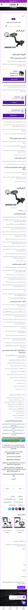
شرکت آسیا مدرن (13, 474)
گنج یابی (13, 479)
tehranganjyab (18, 26)
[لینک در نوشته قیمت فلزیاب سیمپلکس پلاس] (7, 522)
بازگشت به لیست (13, 488)
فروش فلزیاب (20, 505)
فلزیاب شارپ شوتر (21, 61)
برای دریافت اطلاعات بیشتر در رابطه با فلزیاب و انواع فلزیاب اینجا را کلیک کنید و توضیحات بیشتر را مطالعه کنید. (13, 447)
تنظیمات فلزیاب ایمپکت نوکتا (20, 530)
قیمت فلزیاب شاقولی (7, 502)
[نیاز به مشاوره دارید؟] (13, 113)
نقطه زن (13, 19)
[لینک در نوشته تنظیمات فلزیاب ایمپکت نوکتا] (20, 522)
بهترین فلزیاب (20, 496)
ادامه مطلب (20, 532)
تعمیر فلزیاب (16, 464)
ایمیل (23, 570)
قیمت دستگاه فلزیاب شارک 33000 (9, 499)
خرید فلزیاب (21, 499)
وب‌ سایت (23, 576)
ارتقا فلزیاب (10, 468)
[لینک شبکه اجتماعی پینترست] (13, 1)
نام (24, 565)
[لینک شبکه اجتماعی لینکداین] (12, 1)
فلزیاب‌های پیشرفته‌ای (18, 138)
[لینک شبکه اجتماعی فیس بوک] (17, 1)
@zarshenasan (11, 453)
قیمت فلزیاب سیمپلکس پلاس (7, 530)
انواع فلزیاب (12, 496)
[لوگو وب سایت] (13, 4)
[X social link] (15, 1)
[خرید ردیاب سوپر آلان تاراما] (13, 75)
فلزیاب (9, 463)
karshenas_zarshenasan (14, 460)
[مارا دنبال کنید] (13, 100)
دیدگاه (23, 549)
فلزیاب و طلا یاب (22, 217)
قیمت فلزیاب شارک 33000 (18, 502)
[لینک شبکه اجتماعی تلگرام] (10, 1)
